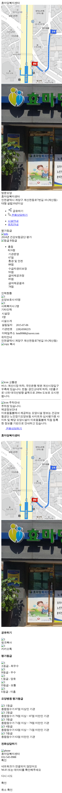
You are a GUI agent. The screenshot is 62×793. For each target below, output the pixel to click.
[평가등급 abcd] (4, 234)
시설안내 (13, 221)
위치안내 (13, 224)
